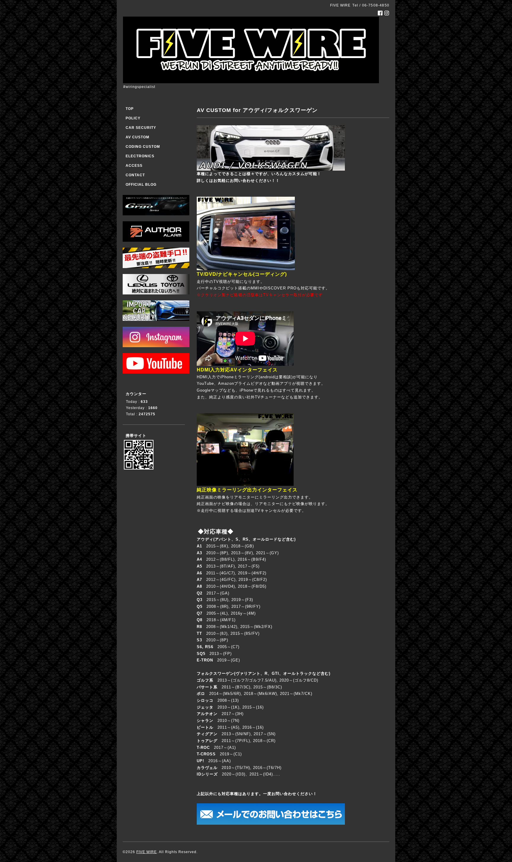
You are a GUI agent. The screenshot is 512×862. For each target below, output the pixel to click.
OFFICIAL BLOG (141, 184)
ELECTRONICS (140, 156)
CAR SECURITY (141, 128)
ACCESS (134, 166)
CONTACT (135, 175)
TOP (130, 109)
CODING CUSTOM (143, 147)
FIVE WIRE (146, 852)
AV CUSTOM (137, 137)
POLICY (133, 118)
